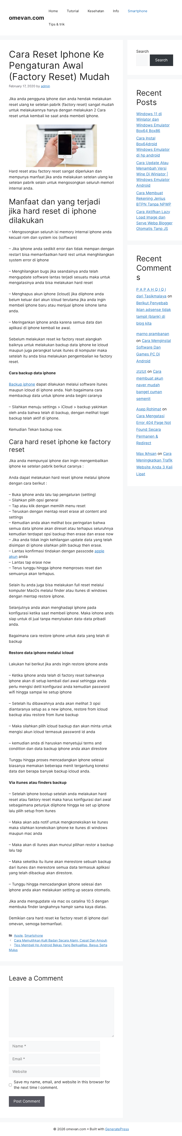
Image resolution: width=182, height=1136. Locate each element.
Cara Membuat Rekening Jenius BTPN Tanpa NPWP (153, 198)
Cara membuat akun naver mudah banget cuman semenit (149, 385)
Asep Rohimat (148, 409)
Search (142, 51)
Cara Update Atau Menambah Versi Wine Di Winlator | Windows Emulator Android (153, 174)
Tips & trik (57, 24)
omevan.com (26, 17)
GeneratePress (117, 1129)
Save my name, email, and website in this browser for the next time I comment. (62, 1085)
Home (53, 11)
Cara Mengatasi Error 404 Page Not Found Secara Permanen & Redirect (153, 429)
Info (116, 11)
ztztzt (141, 371)
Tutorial (73, 11)
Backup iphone (22, 384)
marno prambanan (152, 334)
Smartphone (137, 11)
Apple (18, 935)
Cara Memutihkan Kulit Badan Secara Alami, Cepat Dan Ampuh (60, 940)
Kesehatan (96, 11)
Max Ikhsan (146, 453)
